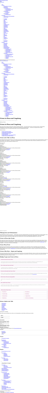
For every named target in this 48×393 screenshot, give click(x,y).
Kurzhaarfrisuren (8, 8)
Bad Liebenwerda (4, 309)
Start (2, 4)
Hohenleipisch (4, 303)
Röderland (3, 305)
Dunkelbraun (6, 26)
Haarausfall (5, 45)
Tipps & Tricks (6, 17)
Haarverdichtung (4, 368)
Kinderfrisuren (6, 11)
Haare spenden (4, 388)
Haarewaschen (6, 360)
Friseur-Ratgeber (34, 274)
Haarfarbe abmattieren (7, 356)
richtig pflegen (6, 358)
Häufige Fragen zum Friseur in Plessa (7, 135)
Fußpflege (7, 57)
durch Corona (6, 366)
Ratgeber (3, 42)
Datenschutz (12, 392)
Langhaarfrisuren (8, 10)
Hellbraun (5, 28)
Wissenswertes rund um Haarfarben (9, 16)
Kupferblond (6, 90)
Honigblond (5, 29)
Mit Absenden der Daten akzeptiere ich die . (11, 328)
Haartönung (5, 41)
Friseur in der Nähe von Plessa (6, 131)
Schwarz (5, 96)
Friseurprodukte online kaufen (6, 387)
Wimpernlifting (8, 51)
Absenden (1, 329)
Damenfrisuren (6, 7)
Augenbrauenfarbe (6, 373)
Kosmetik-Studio (6, 48)
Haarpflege (5, 44)
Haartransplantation (7, 47)
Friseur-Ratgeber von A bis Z (6, 351)
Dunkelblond (6, 25)
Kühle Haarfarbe (6, 31)
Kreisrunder (5, 365)
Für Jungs (7, 70)
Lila (4, 91)
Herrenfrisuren (27, 291)
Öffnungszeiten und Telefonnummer (7, 132)
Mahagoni (5, 34)
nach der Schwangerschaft (8, 367)
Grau (4, 85)
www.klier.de (5, 186)
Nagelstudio (5, 53)
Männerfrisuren (6, 13)
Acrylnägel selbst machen (9, 111)
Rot (4, 36)
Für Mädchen (8, 69)
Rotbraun (5, 37)
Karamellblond (6, 30)
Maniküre (7, 58)
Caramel (5, 23)
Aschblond (5, 18)
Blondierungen (13, 248)
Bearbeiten (8, 149)
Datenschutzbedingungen (17, 328)
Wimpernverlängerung (9, 52)
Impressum (8, 392)
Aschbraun (5, 19)
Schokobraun (6, 38)
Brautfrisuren (6, 64)
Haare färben (6, 43)
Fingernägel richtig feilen (9, 56)
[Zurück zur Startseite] (4, 60)
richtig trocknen (6, 359)
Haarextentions (6, 46)
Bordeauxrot (5, 22)
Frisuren (3, 5)
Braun (5, 80)
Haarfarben (3, 15)
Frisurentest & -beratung (5, 338)
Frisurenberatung (4, 293)
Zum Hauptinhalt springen (4, 0)
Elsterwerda (3, 304)
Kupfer (5, 32)
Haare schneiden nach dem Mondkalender (8, 389)
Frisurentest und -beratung (7, 6)
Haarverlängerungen (5, 369)
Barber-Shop (7, 55)
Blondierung (5, 40)
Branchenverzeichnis (5, 386)
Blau (4, 20)
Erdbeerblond (6, 27)
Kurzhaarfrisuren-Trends (9, 9)
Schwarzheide (4, 308)
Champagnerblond (6, 24)
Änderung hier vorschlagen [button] (4, 311)
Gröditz (3, 306)
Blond (5, 21)
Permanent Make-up (9, 50)
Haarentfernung (8, 49)
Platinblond (5, 35)
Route (10, 148)
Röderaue (3, 307)
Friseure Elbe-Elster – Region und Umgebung (9, 134)
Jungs (4, 345)
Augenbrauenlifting (8, 106)
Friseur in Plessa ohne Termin (6, 133)
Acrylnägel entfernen (9, 112)
